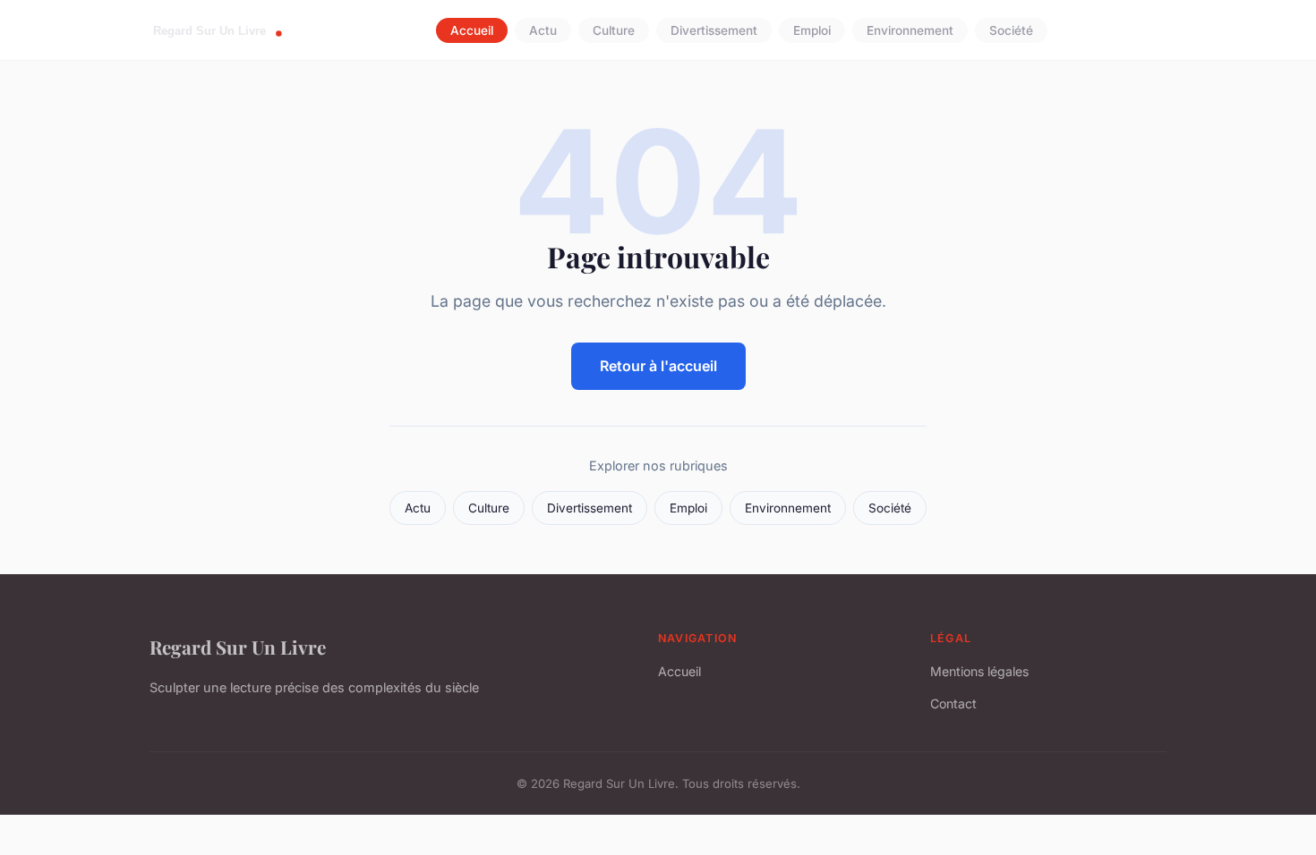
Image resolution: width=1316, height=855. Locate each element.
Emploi (812, 30)
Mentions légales (979, 671)
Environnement (910, 30)
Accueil (471, 30)
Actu (543, 30)
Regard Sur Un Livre (238, 646)
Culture (614, 30)
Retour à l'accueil (658, 366)
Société (1011, 30)
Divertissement (714, 30)
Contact (953, 703)
